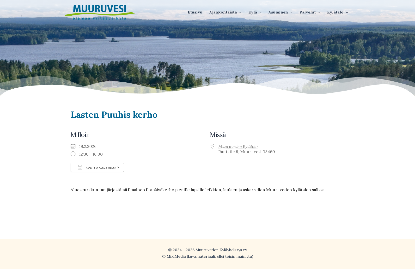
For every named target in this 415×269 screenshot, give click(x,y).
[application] (239, 12)
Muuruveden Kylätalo (238, 146)
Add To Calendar (100, 167)
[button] (225, 12)
